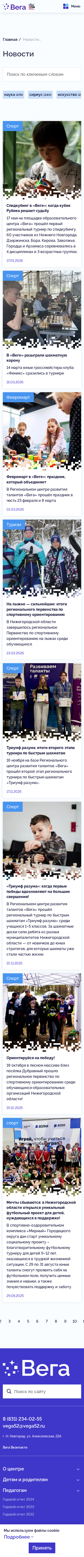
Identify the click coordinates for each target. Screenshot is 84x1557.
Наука (13, 94)
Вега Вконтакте (15, 1447)
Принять (42, 1548)
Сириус (40, 94)
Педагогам (15, 1490)
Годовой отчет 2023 (18, 1507)
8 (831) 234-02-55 (22, 1419)
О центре (13, 1469)
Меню (75, 6)
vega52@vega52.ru (24, 1426)
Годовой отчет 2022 (18, 1514)
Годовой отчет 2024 (18, 1499)
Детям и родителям (25, 1479)
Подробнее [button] (17, 1537)
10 (75, 1321)
